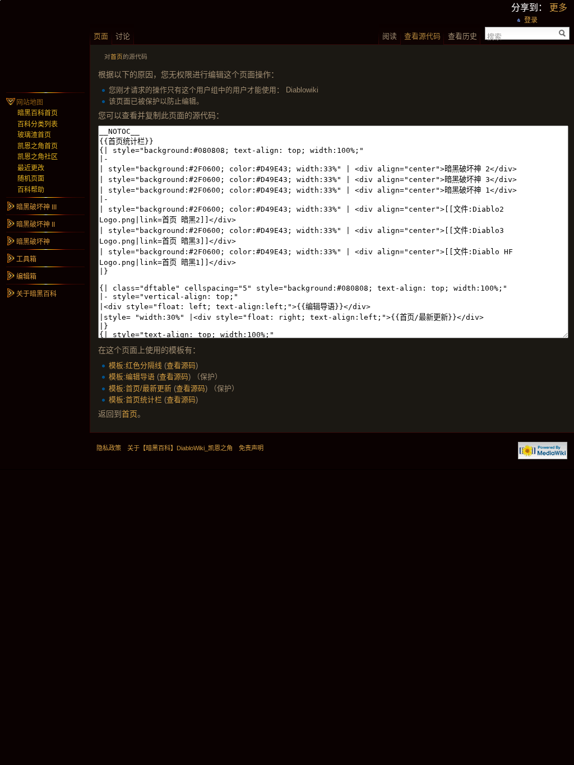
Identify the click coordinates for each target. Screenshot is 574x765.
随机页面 (30, 179)
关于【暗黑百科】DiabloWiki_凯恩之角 (180, 448)
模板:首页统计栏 (135, 399)
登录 (531, 20)
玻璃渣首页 (34, 135)
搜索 (494, 35)
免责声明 (251, 448)
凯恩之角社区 (37, 157)
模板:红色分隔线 (135, 365)
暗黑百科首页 (37, 113)
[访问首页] (45, 45)
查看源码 (181, 365)
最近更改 (30, 168)
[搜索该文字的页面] (562, 33)
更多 (558, 7)
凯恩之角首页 (37, 146)
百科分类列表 (37, 124)
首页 (116, 56)
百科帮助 (30, 190)
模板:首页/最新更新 (140, 388)
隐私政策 (108, 448)
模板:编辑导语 (132, 376)
